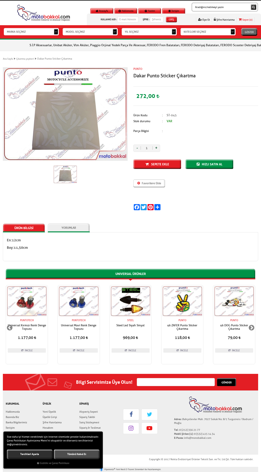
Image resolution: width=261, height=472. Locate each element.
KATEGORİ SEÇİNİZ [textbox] (195, 31)
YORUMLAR (69, 228)
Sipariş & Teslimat (90, 427)
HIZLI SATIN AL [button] (211, 164)
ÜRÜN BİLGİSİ (23, 228)
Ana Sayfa (8, 58)
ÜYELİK (47, 403)
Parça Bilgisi (141, 131)
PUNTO (137, 69)
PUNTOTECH (27, 320)
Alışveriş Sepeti (88, 411)
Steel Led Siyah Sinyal (79, 325)
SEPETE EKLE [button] (159, 164)
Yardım (151, 10)
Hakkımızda (127, 10)
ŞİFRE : (146, 19)
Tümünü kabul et (76, 454)
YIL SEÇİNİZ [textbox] (132, 31)
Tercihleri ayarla (29, 454)
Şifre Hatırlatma (225, 19)
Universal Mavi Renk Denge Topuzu (27, 327)
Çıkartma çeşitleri (25, 58)
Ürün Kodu (140, 115)
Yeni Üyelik (49, 411)
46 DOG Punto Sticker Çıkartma (182, 327)
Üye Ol (206, 19)
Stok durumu (141, 121)
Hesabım (48, 427)
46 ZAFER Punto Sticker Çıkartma (130, 327)
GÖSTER (249, 32)
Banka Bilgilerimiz (16, 422)
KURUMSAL (12, 403)
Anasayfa (103, 10)
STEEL (78, 320)
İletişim (175, 10)
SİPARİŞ (84, 403)
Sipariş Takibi (87, 417)
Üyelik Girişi (50, 417)
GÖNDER (226, 382)
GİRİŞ (171, 19)
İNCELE (28, 350)
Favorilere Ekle (151, 183)
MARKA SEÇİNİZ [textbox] (16, 31)
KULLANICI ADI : (109, 19)
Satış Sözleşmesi (89, 422)
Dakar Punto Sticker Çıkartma (54, 58)
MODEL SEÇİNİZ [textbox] (75, 31)
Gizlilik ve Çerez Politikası (54, 463)
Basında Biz (12, 417)
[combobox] (31, 31)
